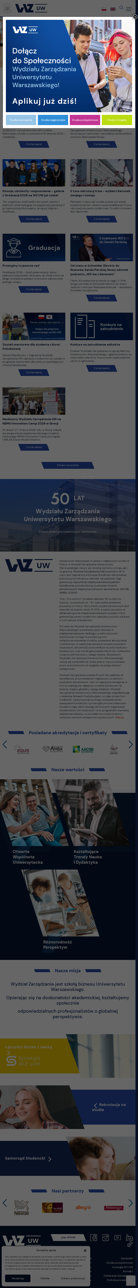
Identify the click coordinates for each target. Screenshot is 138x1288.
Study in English (117, 120)
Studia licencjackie (21, 120)
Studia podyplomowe (85, 120)
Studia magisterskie (53, 120)
